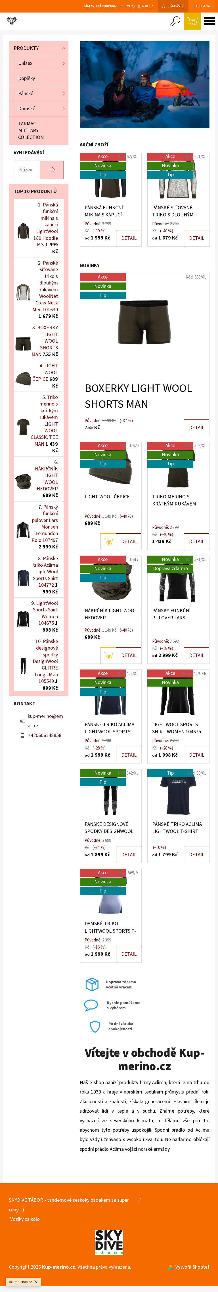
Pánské (25, 93)
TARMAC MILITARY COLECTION (31, 130)
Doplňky (26, 78)
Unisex (25, 63)
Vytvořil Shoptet (192, 1267)
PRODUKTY (26, 48)
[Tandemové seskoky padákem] (109, 1242)
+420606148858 (44, 735)
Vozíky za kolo (25, 1219)
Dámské (26, 108)
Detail (129, 238)
